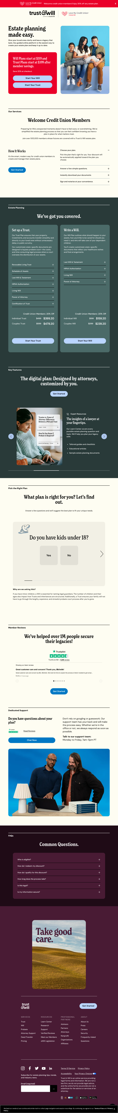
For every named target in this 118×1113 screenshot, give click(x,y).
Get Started (17, 169)
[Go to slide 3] (71, 470)
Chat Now (32, 740)
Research (45, 1025)
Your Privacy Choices (83, 1073)
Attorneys (65, 1032)
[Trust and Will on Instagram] (23, 1068)
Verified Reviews (48, 1033)
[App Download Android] (93, 1097)
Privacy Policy (84, 1068)
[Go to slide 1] (21, 470)
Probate (24, 1029)
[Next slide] (104, 436)
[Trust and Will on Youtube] (44, 1068)
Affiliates (64, 1043)
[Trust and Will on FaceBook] (30, 1068)
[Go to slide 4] (97, 470)
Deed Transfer (27, 1037)
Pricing (24, 1041)
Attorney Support (28, 1033)
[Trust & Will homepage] (25, 1006)
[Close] (114, 1109)
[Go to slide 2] (46, 470)
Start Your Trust (32, 85)
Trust (23, 1021)
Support (44, 1029)
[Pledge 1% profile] (65, 1097)
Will (22, 1025)
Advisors (64, 1024)
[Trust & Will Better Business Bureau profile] (70, 1097)
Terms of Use (99, 1108)
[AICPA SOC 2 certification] (76, 1097)
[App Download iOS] (83, 1097)
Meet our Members (49, 1037)
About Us (84, 1021)
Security (84, 1033)
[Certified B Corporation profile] (62, 1097)
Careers (84, 1029)
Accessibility (66, 1073)
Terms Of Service (68, 1068)
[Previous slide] (11, 436)
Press (83, 1025)
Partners (64, 1028)
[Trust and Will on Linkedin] (50, 1068)
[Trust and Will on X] (37, 1068)
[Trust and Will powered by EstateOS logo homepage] (42, 13)
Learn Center (46, 1021)
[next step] (101, 554)
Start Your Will (33, 78)
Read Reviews (29, 731)
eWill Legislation (48, 1041)
